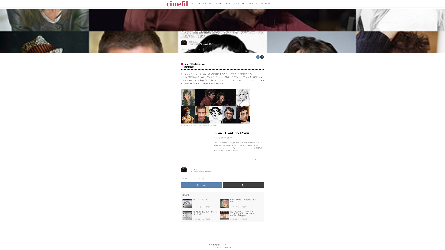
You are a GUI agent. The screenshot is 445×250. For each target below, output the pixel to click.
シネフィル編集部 (195, 44)
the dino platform (225, 247)
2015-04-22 (193, 42)
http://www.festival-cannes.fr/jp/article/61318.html (199, 125)
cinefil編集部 (208, 44)
